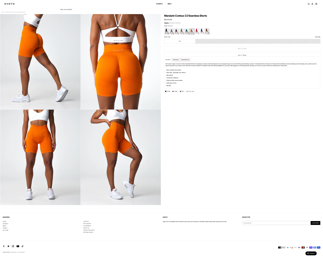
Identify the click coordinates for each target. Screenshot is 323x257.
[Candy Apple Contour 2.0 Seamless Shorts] (196, 32)
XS (180, 41)
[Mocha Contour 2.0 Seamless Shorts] (207, 32)
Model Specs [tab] (175, 59)
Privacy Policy (13, 252)
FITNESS (5, 228)
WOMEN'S (5, 223)
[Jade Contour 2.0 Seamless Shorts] (186, 32)
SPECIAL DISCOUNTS (89, 230)
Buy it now (242, 55)
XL (305, 41)
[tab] (185, 60)
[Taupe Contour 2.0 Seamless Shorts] (181, 32)
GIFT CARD (5, 230)
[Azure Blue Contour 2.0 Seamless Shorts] (202, 32)
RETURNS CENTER (88, 232)
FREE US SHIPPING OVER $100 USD (161, 9)
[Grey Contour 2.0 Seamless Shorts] (171, 32)
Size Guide (317, 37)
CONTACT (86, 221)
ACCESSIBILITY (87, 225)
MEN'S (4, 226)
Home (2, 12)
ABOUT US (86, 228)
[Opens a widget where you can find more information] (311, 253)
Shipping (166, 23)
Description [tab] (167, 59)
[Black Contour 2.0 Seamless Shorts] (166, 32)
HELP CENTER (87, 223)
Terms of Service (21, 252)
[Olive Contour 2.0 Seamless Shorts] (176, 32)
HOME (4, 221)
